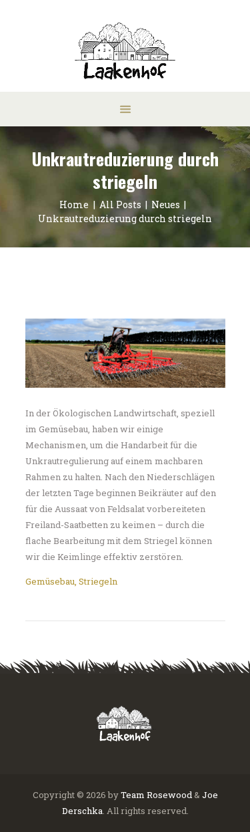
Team (133, 795)
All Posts (120, 204)
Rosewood (169, 795)
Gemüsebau (50, 581)
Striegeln (98, 581)
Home (74, 204)
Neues (165, 204)
